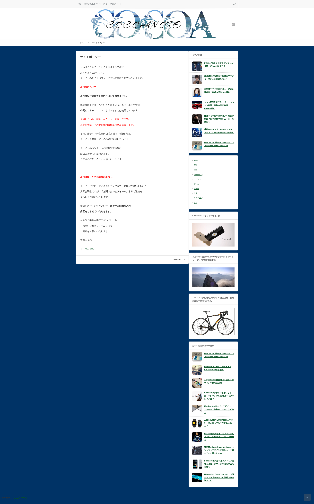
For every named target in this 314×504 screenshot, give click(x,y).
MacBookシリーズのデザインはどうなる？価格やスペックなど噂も (219, 409)
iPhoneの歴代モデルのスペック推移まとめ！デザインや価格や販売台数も (219, 464)
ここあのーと (20, 497)
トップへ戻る (87, 249)
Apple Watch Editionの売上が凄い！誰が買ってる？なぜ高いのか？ (218, 423)
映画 (195, 193)
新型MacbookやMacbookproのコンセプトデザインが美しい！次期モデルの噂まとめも (219, 450)
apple (196, 160)
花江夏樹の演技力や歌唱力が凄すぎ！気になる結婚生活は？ (219, 77)
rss (233, 24)
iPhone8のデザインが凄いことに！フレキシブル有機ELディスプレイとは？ (219, 396)
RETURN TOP (179, 260)
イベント (197, 179)
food (195, 170)
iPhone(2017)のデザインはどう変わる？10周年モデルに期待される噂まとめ (219, 477)
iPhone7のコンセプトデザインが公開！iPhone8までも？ (218, 64)
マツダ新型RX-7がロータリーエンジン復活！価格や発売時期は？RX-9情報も (219, 105)
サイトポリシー (103, 4)
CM (195, 165)
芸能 (195, 203)
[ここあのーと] (153, 24)
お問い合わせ (90, 4)
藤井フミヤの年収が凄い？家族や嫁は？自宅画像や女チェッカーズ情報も (219, 119)
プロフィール (116, 4)
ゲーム (196, 184)
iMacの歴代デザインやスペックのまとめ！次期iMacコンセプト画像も (219, 437)
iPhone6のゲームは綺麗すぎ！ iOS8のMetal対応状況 (217, 368)
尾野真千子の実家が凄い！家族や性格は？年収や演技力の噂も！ (219, 90)
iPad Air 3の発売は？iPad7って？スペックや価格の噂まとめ (219, 144)
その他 (196, 189)
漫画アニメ (198, 198)
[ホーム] (80, 4)
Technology (198, 175)
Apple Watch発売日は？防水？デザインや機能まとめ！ (219, 381)
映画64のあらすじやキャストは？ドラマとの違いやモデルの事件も (219, 131)
